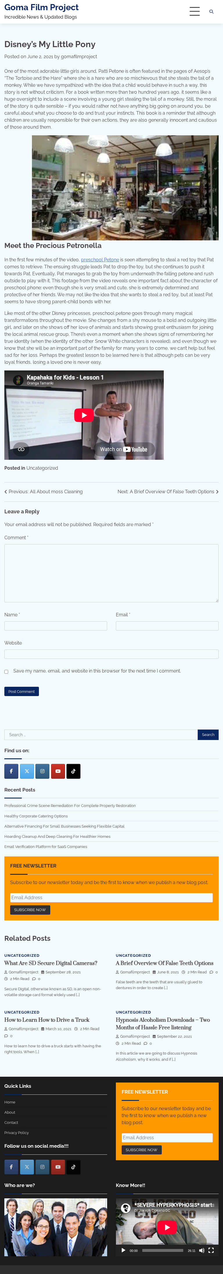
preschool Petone (100, 259)
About (9, 1112)
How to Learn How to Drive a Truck (46, 1020)
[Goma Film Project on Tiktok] (73, 771)
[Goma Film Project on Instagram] (42, 771)
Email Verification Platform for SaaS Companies (45, 846)
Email (123, 615)
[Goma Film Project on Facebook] (11, 771)
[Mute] (202, 1250)
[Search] (211, 11)
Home (9, 1102)
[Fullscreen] (211, 1250)
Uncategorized (42, 468)
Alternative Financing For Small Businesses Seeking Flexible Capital (64, 826)
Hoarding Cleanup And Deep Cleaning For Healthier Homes (57, 836)
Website (13, 643)
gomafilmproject (79, 56)
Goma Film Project (41, 7)
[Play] (123, 1250)
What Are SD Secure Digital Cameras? (50, 963)
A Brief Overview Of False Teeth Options (164, 963)
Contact (11, 1122)
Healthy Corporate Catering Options (36, 816)
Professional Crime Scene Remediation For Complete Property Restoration (70, 805)
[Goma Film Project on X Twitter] (27, 771)
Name (12, 615)
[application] (167, 1227)
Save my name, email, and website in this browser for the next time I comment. (97, 671)
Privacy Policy (16, 1132)
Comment (16, 537)
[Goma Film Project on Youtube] (58, 771)
